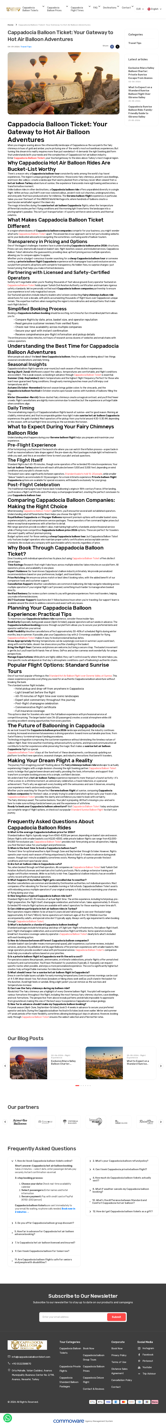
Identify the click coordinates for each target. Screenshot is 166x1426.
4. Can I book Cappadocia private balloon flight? (120, 1169)
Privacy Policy (118, 1355)
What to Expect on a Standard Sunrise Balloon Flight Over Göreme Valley (140, 94)
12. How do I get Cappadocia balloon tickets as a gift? (123, 1211)
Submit (116, 1317)
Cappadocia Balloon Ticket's (37, 511)
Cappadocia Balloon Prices (54, 9)
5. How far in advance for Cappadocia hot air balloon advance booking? (44, 1233)
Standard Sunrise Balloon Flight (87, 809)
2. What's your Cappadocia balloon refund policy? (120, 1161)
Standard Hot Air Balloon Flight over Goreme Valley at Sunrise (80, 675)
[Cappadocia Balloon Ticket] (27, 1345)
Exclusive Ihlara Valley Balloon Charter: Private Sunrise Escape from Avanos (141, 75)
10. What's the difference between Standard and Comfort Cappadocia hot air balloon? (119, 1201)
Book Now (88, 1348)
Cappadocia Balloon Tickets (30, 9)
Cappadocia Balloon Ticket (32, 234)
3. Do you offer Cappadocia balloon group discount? (44, 1223)
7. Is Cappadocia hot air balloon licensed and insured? (45, 1242)
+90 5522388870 (21, 1363)
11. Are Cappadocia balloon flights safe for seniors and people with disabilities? (43, 1261)
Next (161, 1066)
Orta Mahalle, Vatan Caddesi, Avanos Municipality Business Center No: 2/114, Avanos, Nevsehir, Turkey (33, 1375)
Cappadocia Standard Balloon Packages (68, 1382)
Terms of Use (118, 1362)
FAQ (95, 7)
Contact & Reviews (93, 1388)
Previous (5, 1066)
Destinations (109, 7)
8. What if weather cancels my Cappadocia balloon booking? (121, 1190)
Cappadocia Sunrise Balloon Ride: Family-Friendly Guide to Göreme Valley (140, 113)
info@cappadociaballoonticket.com (31, 1356)
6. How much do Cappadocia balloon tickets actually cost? (122, 1179)
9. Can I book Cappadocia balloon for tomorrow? (42, 1251)
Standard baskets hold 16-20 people (83, 474)
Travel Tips (25, 47)
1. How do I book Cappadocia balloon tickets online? (43, 1161)
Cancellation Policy (121, 1380)
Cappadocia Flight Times (77, 9)
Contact (126, 7)
